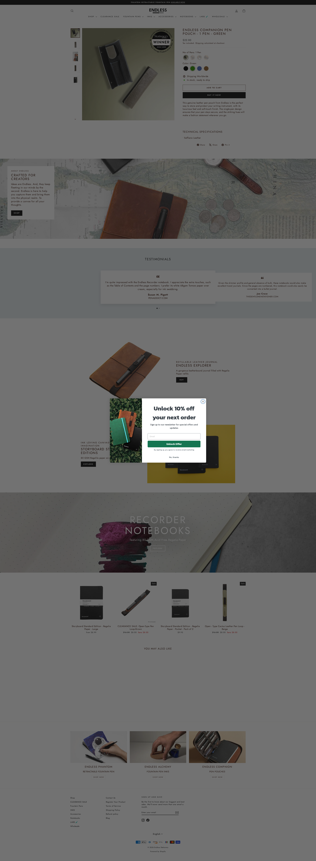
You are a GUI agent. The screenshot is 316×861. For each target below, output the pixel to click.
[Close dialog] (203, 401)
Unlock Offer (174, 444)
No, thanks (174, 457)
